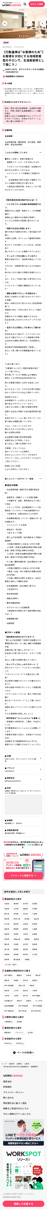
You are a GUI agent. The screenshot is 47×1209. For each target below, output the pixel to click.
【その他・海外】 (10, 964)
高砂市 (25, 990)
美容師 (6, 42)
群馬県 (16, 914)
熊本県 (25, 954)
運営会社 (7, 1081)
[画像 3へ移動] (23, 35)
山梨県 (25, 924)
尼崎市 (28, 975)
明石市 (38, 975)
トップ (4, 1064)
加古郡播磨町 (9, 1006)
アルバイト (19, 1032)
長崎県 (16, 954)
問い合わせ (8, 1097)
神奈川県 (17, 919)
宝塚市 (6, 990)
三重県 (34, 929)
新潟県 (27, 919)
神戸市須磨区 (38, 1006)
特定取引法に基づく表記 (15, 1103)
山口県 (25, 944)
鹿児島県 (17, 959)
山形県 (16, 908)
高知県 (25, 949)
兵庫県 (34, 934)
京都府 (16, 934)
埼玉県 (25, 914)
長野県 (34, 924)
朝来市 (19, 1001)
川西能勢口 (8, 1021)
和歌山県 (17, 939)
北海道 (6, 903)
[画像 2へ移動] (21, 35)
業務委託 (7, 1032)
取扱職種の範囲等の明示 (12, 1197)
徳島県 (34, 944)
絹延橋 (19, 1021)
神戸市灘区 (36, 995)
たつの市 (39, 1001)
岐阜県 (6, 929)
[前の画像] (4, 23)
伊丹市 (25, 980)
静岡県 (16, 929)
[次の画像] (42, 23)
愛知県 (25, 929)
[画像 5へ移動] (27, 35)
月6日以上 (8, 1043)
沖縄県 (27, 959)
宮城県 (34, 903)
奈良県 (6, 939)
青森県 (16, 903)
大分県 (34, 954)
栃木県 (6, 914)
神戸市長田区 (23, 1006)
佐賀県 (6, 954)
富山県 (36, 919)
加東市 (28, 1001)
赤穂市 (32, 985)
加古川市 (22, 985)
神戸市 (25, 995)
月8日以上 (20, 1043)
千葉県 (34, 914)
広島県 (16, 944)
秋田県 (6, 908)
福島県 (25, 908)
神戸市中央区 (36, 1011)
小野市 (6, 995)
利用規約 (7, 1086)
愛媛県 (16, 949)
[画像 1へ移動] (19, 35)
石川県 (6, 924)
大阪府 (25, 934)
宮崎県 (6, 959)
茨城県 (34, 908)
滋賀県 (6, 934)
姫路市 (19, 975)
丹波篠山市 (8, 1001)
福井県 (16, 924)
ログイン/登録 (37, 4)
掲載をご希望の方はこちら (16, 1108)
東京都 (6, 919)
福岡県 (34, 949)
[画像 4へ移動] (25, 35)
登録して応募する (23, 1203)
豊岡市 (34, 980)
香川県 (6, 949)
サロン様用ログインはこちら (17, 1113)
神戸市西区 (8, 975)
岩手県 (25, 903)
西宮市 (6, 980)
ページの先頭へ (25, 1052)
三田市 (16, 995)
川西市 (34, 990)
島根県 (36, 939)
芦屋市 (16, 980)
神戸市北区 (23, 1011)
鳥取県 (27, 939)
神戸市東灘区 (9, 985)
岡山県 (6, 944)
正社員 (30, 1032)
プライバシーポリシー (13, 1092)
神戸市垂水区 (9, 1011)
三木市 (16, 990)
